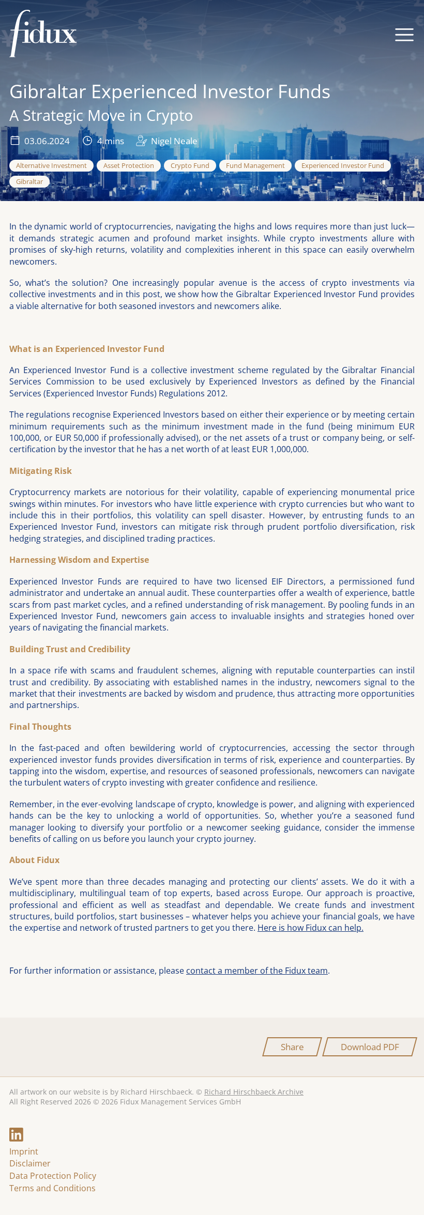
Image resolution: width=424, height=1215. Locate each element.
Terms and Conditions (52, 1188)
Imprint (23, 1151)
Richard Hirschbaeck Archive (254, 1092)
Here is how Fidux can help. (311, 927)
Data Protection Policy (52, 1175)
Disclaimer (30, 1163)
